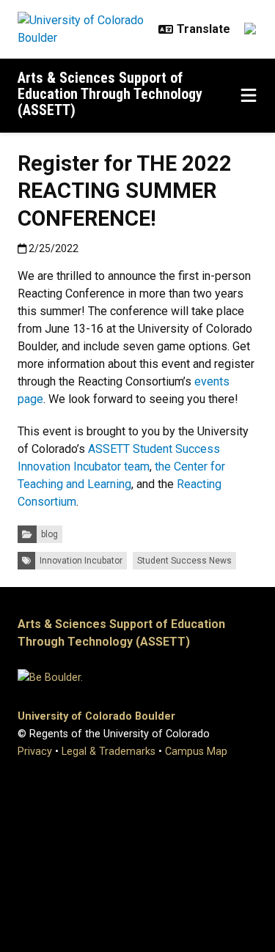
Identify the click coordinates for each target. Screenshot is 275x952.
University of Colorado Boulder (96, 716)
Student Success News (184, 561)
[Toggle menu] (248, 96)
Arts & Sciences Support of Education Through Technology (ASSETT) (110, 94)
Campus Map (196, 751)
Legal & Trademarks (108, 751)
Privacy (35, 751)
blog (49, 534)
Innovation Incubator (81, 561)
